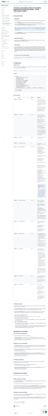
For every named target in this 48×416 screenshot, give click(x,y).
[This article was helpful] (22, 402)
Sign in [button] (45, 1)
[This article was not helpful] (24, 402)
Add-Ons (30, 5)
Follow (45, 406)
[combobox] (16, 413)
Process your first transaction (34, 316)
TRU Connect (21, 5)
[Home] (3, 1)
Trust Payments (16, 5)
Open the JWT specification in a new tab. (21, 70)
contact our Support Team (30, 28)
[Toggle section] (10, 7)
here (28, 325)
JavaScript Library (25, 5)
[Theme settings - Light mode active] (42, 1)
